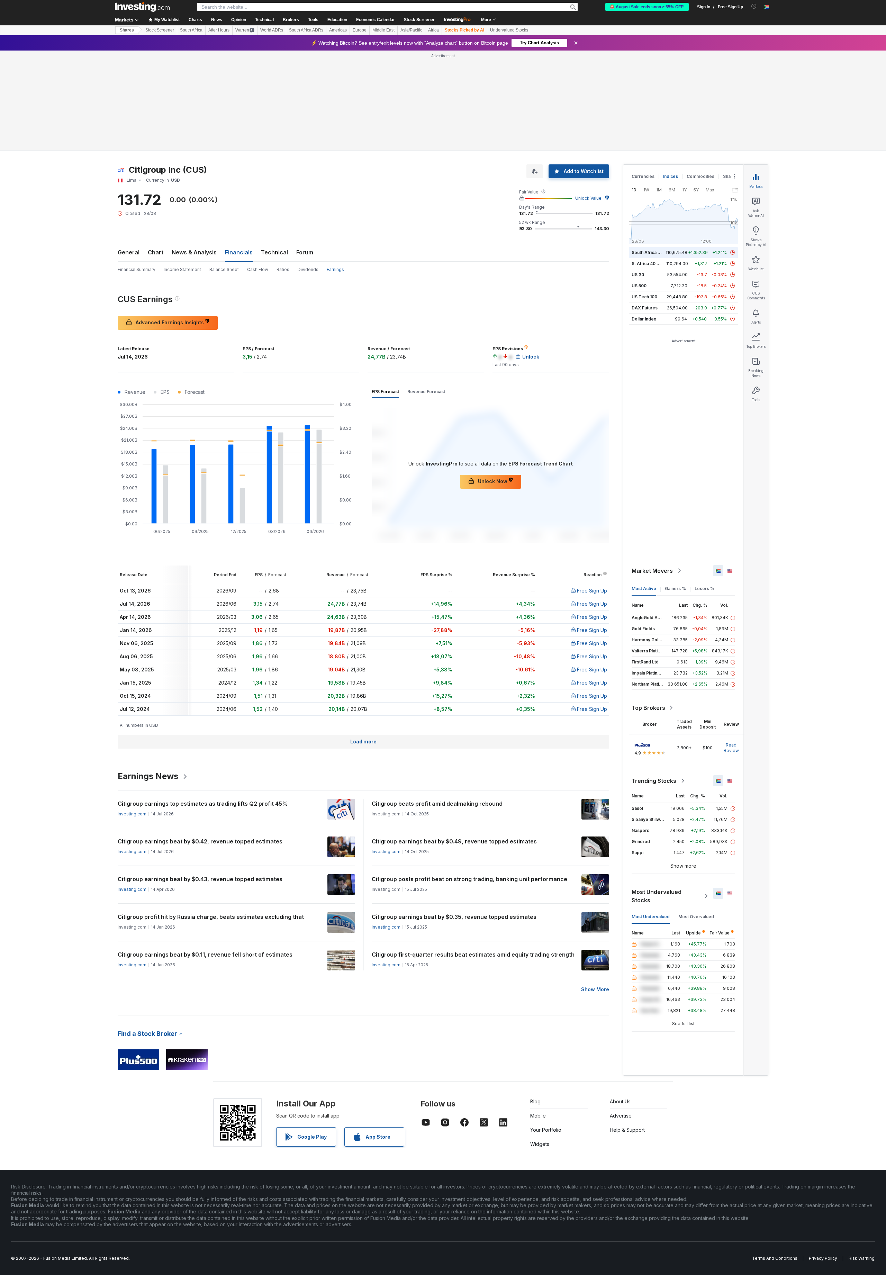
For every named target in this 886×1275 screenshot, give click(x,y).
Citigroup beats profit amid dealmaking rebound (437, 803)
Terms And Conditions (774, 1258)
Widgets (539, 1144)
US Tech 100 (644, 296)
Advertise (621, 1116)
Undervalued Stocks (509, 30)
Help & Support (627, 1130)
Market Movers (652, 570)
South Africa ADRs (306, 30)
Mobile (538, 1116)
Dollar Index (644, 319)
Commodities (700, 176)
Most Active (644, 588)
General (128, 252)
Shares (127, 30)
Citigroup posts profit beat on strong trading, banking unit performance (469, 879)
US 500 (639, 285)
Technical (274, 252)
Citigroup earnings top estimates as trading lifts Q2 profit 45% (203, 803)
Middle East (383, 30)
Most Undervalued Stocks (656, 896)
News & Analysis (194, 252)
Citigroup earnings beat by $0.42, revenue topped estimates (200, 841)
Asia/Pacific (411, 30)
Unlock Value (588, 198)
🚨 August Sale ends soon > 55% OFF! (647, 6)
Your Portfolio (545, 1130)
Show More (595, 989)
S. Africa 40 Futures (652, 263)
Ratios (283, 269)
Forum (304, 252)
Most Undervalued (651, 916)
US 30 (638, 274)
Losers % (704, 588)
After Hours (218, 30)
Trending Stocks (654, 780)
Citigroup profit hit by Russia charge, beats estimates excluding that (211, 916)
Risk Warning (862, 1258)
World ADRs (271, 30)
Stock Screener (419, 19)
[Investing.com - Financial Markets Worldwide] (142, 7)
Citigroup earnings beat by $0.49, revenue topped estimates (454, 841)
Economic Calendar (375, 19)
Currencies (643, 176)
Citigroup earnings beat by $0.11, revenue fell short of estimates (205, 954)
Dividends (308, 269)
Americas (338, 30)
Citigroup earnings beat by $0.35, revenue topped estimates (454, 916)
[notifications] (754, 6)
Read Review (731, 747)
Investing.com (132, 813)
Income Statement (182, 269)
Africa (433, 30)
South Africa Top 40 (652, 252)
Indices (670, 176)
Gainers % (675, 588)
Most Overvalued (696, 916)
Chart (155, 252)
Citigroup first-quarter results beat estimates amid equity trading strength (473, 954)
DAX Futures (645, 307)
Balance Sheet (224, 269)
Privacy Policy (823, 1258)
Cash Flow (257, 269)
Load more (363, 741)
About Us (620, 1101)
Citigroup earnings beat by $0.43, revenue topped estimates (200, 879)
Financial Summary (136, 269)
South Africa (191, 30)
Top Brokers (648, 707)
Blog (535, 1101)
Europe (360, 30)
